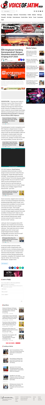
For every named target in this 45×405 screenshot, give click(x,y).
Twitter (16, 399)
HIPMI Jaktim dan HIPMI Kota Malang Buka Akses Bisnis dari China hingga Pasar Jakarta (31, 53)
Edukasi (34, 15)
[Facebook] (34, 11)
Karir (34, 399)
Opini (2, 20)
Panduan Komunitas (24, 399)
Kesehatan (40, 17)
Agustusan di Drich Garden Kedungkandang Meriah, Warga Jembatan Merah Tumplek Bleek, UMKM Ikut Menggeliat (17, 369)
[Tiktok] (42, 11)
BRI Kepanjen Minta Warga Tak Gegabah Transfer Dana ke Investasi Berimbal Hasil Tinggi (10, 239)
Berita (30, 17)
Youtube (16, 401)
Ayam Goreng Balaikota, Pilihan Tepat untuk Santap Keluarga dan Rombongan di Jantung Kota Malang (17, 352)
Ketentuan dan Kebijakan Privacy (26, 397)
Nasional (16, 15)
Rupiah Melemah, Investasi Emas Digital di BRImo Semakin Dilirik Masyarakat (32, 82)
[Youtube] (40, 11)
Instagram (17, 398)
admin (6, 59)
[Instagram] (38, 11)
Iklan (34, 398)
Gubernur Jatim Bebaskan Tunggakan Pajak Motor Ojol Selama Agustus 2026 (32, 61)
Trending (3, 15)
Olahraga (39, 15)
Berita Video (24, 17)
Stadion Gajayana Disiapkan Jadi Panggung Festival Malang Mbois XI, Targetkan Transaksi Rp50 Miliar (32, 74)
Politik (29, 15)
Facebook (16, 397)
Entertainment (16, 17)
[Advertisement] (13, 95)
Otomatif (3, 17)
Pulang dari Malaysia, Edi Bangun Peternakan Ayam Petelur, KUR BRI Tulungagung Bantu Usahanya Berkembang (9, 120)
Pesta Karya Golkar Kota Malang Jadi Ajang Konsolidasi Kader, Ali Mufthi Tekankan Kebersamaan (10, 193)
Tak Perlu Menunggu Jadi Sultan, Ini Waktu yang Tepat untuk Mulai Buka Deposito (32, 67)
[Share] (24, 60)
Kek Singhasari (5, 263)
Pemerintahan (22, 15)
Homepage (9, 15)
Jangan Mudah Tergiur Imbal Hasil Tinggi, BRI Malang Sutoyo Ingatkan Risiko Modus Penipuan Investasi (9, 143)
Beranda (39, 397)
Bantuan (34, 397)
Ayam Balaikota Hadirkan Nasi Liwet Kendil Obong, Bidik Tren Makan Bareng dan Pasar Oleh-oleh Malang (16, 360)
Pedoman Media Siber (24, 398)
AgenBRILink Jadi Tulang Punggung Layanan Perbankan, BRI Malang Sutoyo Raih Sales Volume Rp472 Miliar (17, 377)
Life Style (9, 17)
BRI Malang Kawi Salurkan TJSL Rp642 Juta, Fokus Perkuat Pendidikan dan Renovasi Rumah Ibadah (16, 386)
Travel (34, 17)
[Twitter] (36, 11)
